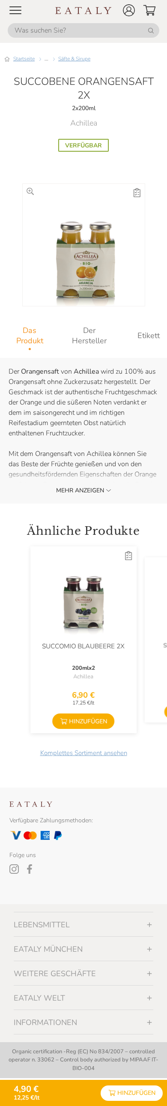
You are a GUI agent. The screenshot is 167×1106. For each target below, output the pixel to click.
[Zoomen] (30, 191)
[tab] (30, 335)
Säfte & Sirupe (74, 58)
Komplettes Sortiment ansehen (83, 753)
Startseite (24, 58)
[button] (128, 10)
